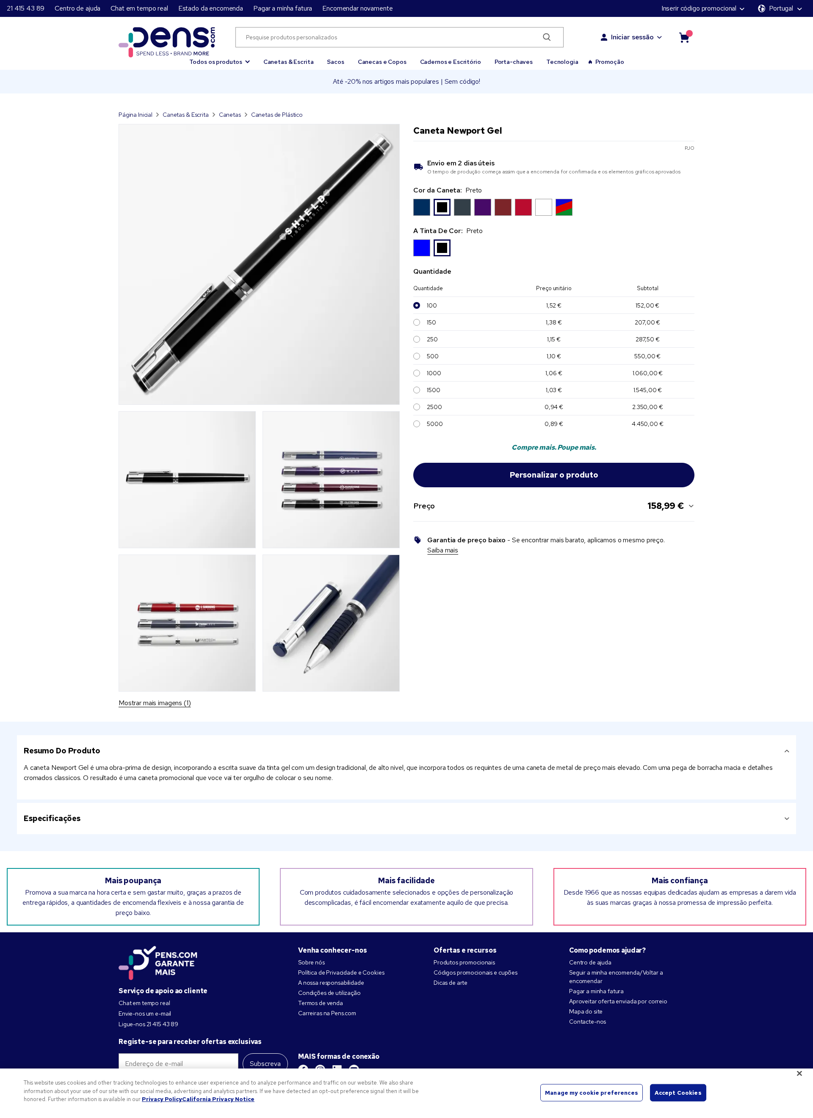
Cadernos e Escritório (450, 62)
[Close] (799, 1073)
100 (432, 305)
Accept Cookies (678, 1092)
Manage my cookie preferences (591, 1092)
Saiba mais (442, 550)
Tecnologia (562, 62)
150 (431, 322)
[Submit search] (547, 37)
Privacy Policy (162, 1099)
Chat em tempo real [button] (139, 8)
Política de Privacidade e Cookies (341, 972)
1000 (434, 373)
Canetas (230, 114)
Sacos (335, 62)
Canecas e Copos (382, 62)
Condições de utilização (329, 993)
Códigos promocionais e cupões (475, 972)
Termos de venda (320, 1003)
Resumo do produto (62, 750)
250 (432, 339)
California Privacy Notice (218, 1099)
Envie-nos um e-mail (145, 1013)
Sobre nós (311, 962)
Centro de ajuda (77, 8)
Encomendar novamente (357, 8)
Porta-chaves (514, 62)
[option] (421, 207)
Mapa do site (586, 1011)
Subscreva (265, 1063)
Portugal (781, 8)
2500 (434, 407)
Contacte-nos (587, 1021)
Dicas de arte (450, 982)
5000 (434, 424)
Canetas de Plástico (277, 114)
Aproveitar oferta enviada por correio (618, 1001)
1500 (433, 390)
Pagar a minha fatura (282, 8)
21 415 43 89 (25, 8)
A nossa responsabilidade (331, 982)
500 (433, 356)
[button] (220, 58)
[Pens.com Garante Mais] (158, 961)
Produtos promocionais (464, 962)
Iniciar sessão (632, 37)
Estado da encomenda (210, 8)
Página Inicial (135, 114)
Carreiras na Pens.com (327, 1013)
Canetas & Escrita (288, 62)
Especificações (52, 818)
